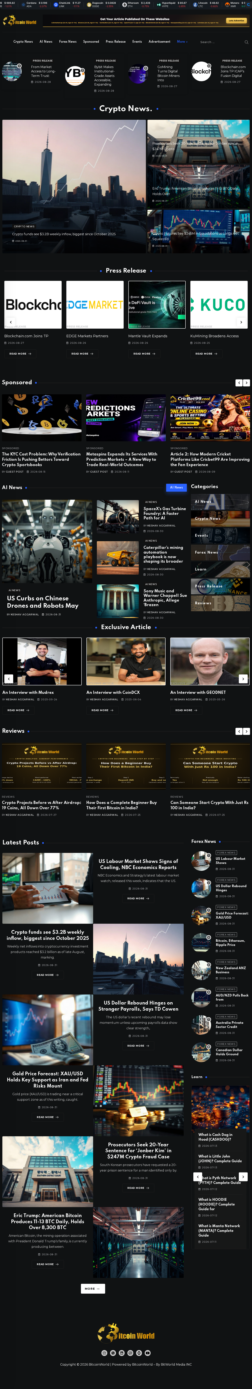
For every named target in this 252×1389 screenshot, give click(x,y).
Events (137, 41)
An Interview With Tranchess (139, 693)
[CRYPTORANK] (248, 5)
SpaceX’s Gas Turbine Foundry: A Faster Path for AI (165, 513)
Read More (36, 353)
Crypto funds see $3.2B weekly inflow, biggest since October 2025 (64, 234)
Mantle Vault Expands (42, 336)
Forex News (68, 41)
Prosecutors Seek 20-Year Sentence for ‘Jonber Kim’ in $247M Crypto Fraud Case (138, 1151)
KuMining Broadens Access (109, 336)
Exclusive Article (41, 683)
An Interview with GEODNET (55, 693)
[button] (10, 322)
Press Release (116, 41)
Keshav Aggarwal (25, 614)
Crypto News (23, 41)
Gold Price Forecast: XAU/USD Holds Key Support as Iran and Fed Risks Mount (47, 1080)
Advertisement (159, 41)
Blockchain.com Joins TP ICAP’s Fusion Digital (233, 71)
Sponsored (91, 41)
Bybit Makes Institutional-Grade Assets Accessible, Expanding (104, 76)
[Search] (247, 42)
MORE (90, 1288)
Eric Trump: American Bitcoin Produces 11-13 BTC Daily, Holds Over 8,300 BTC (47, 1221)
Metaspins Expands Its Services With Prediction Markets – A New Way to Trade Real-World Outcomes (121, 460)
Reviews (33, 797)
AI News (46, 41)
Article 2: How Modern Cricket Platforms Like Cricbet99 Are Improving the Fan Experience (210, 460)
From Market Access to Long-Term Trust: (43, 71)
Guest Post (15, 471)
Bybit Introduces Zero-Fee (170, 336)
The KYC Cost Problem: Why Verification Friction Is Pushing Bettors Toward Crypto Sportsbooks (41, 460)
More (181, 41)
